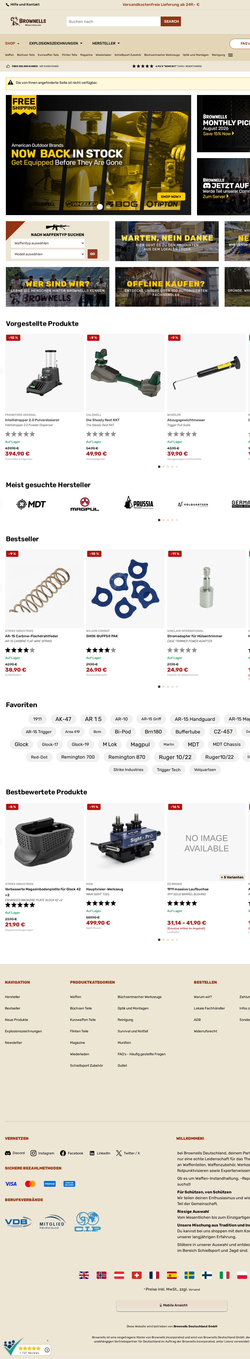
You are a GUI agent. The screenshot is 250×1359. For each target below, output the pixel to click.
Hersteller (103, 43)
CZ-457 (223, 731)
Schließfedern (13, 675)
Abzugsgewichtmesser (186, 420)
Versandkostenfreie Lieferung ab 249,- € (161, 4)
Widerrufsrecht (205, 1031)
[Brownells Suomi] (207, 1275)
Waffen (9, 55)
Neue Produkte (16, 1020)
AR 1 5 (93, 719)
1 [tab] (100, 207)
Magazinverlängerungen (19, 930)
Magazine (86, 55)
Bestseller (23, 539)
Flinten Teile (69, 55)
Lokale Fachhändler (209, 1008)
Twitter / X (132, 1153)
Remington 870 (126, 757)
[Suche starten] (171, 21)
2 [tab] (108, 207)
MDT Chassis (227, 744)
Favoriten (21, 705)
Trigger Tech (168, 769)
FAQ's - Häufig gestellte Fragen (142, 1054)
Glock (21, 744)
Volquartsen (205, 769)
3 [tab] (169, 469)
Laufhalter (173, 932)
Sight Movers (93, 928)
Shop (10, 43)
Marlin (169, 744)
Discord (19, 1153)
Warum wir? (203, 997)
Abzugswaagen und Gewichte (184, 459)
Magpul (140, 744)
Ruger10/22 (219, 757)
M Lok (110, 744)
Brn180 (153, 732)
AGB (197, 1020)
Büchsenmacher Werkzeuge (162, 55)
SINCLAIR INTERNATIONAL (185, 631)
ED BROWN (174, 884)
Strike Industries (128, 769)
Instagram (46, 1153)
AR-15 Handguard (195, 719)
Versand (194, 1289)
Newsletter (13, 1043)
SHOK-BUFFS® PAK (102, 636)
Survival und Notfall (133, 1031)
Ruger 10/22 (175, 757)
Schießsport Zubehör (128, 55)
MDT (193, 744)
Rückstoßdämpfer (96, 675)
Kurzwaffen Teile (48, 55)
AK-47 (63, 719)
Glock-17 (50, 744)
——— (230, 54)
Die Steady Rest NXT (102, 420)
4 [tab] (174, 469)
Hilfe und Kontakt (25, 4)
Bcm (97, 732)
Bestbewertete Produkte (46, 792)
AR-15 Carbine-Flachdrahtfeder (31, 636)
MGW (89, 884)
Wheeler (174, 415)
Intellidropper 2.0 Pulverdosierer (32, 420)
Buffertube (188, 732)
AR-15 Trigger (39, 731)
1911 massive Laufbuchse (187, 889)
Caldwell (93, 415)
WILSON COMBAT (98, 631)
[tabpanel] (98, 155)
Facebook (75, 1153)
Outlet (122, 1066)
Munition (124, 1043)
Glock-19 (80, 744)
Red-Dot (39, 757)
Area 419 (72, 732)
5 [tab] (178, 468)
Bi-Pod (123, 732)
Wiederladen (103, 55)
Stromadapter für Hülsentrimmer (194, 636)
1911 (37, 719)
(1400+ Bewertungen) (179, 66)
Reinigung (218, 55)
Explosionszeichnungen (53, 43)
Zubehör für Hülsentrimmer (182, 675)
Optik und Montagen (196, 55)
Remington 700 (78, 757)
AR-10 (121, 719)
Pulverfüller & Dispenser (18, 459)
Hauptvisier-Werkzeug (104, 889)
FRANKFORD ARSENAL (20, 415)
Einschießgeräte (95, 459)
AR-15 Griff (151, 719)
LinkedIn (103, 1153)
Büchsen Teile (26, 55)
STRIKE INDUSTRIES (19, 631)
